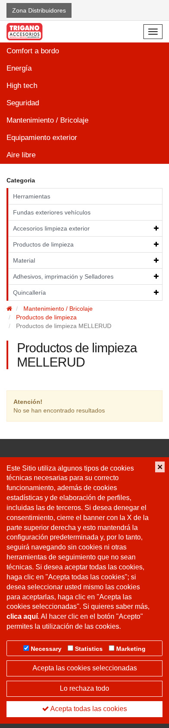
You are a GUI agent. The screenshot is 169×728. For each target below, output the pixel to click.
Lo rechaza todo (84, 688)
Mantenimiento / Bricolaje (47, 120)
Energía (19, 68)
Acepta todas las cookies (88, 708)
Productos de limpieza (43, 244)
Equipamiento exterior (41, 137)
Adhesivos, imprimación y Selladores (63, 276)
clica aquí (22, 616)
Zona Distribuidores (39, 10)
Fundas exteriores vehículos (52, 212)
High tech (21, 85)
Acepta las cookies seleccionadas (84, 668)
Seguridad (22, 103)
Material (24, 260)
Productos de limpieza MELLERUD (63, 325)
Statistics (89, 648)
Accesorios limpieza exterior (51, 228)
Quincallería (29, 292)
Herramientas (31, 196)
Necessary (46, 648)
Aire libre (21, 155)
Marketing (131, 648)
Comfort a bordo (32, 51)
